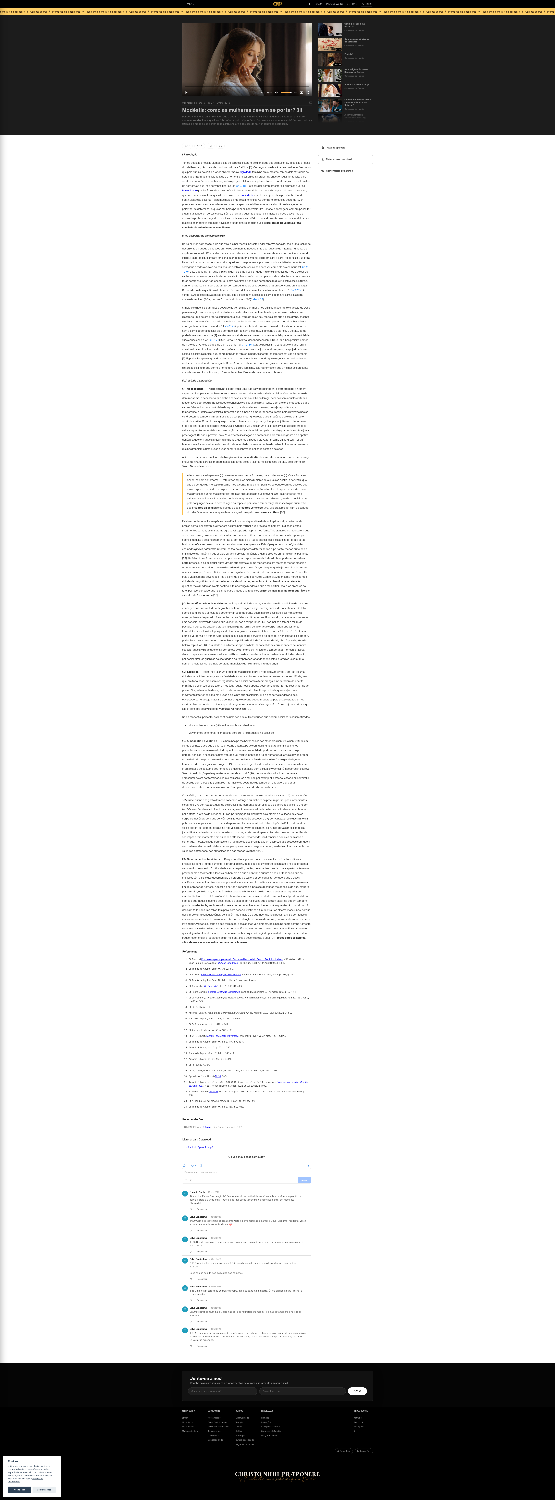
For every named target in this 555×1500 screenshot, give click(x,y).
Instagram (358, 1427)
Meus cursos (188, 1427)
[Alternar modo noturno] (310, 4)
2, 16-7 (248, 345)
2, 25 (230, 326)
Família (238, 1427)
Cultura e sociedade (244, 1440)
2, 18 (241, 186)
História (239, 1431)
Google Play (365, 1451)
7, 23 (214, 340)
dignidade (245, 172)
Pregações (266, 1422)
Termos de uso (214, 1431)
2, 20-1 (297, 290)
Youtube (358, 1418)
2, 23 (258, 299)
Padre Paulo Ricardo (217, 1422)
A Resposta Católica (270, 1427)
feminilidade (189, 190)
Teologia (239, 1422)
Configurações (44, 1490)
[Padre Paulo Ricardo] (277, 4)
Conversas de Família (193, 103)
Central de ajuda (215, 1440)
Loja (319, 3)
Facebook (358, 1422)
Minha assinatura (190, 1431)
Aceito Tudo (19, 1490)
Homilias (265, 1418)
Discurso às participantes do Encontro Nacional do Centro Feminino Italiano (242, 959)
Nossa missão (214, 1418)
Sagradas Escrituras (244, 1445)
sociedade (247, 195)
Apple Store (345, 1451)
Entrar (352, 3)
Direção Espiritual (269, 1436)
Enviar (357, 1391)
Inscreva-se (335, 3)
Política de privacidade (218, 1427)
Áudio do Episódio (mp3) (200, 1147)
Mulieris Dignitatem (228, 963)
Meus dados (187, 1422)
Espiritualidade (242, 1418)
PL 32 (218, 1076)
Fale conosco (214, 1436)
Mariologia (240, 1436)
